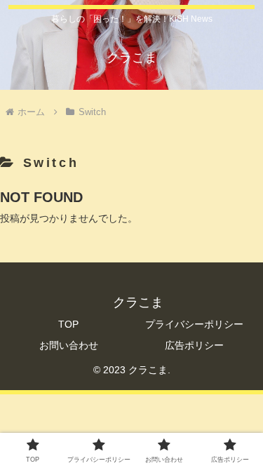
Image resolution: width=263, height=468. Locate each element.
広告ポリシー (194, 345)
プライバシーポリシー (194, 324)
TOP (68, 324)
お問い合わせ (68, 345)
